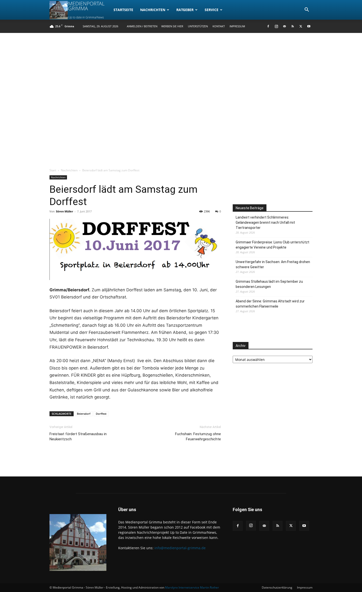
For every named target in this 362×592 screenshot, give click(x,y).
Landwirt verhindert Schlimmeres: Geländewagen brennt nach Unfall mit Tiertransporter (265, 222)
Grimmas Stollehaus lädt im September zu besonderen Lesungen (269, 284)
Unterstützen (198, 26)
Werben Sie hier (172, 26)
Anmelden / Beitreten (142, 26)
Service (211, 9)
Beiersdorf (83, 413)
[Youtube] (309, 26)
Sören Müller (64, 211)
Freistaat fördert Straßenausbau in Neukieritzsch (78, 436)
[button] (307, 10)
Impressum (237, 26)
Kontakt (219, 26)
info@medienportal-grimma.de (180, 548)
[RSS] (292, 26)
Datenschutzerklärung (277, 587)
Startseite (123, 9)
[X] (300, 26)
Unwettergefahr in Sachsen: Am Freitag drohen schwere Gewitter (273, 264)
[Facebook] (268, 26)
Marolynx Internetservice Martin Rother (192, 587)
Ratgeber (185, 9)
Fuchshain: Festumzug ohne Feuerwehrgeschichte (198, 436)
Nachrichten (152, 9)
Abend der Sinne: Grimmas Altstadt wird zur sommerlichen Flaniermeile (270, 303)
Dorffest (101, 413)
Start (52, 170)
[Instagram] (276, 26)
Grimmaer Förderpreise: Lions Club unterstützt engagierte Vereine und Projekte (272, 244)
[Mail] (284, 26)
